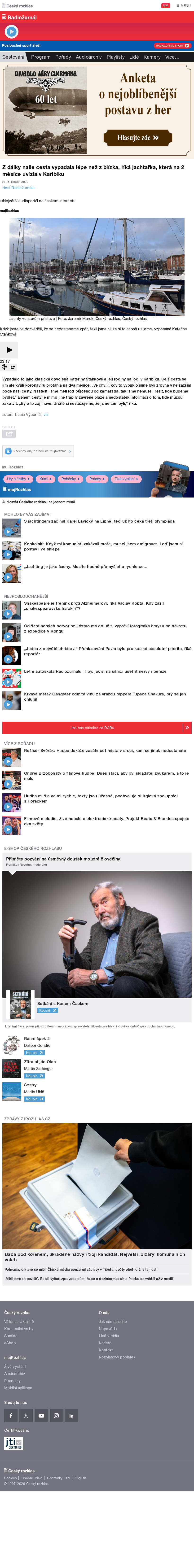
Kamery (152, 57)
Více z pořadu (19, 744)
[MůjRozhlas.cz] (9, 211)
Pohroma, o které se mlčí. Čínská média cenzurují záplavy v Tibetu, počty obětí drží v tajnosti (81, 1269)
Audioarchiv (89, 57)
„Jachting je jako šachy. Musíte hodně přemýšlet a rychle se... (86, 566)
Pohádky (69, 479)
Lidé (134, 57)
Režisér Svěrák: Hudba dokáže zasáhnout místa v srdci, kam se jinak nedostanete (105, 750)
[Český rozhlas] (17, 5)
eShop (10, 1343)
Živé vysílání (124, 479)
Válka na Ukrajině (19, 1321)
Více (172, 57)
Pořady (63, 57)
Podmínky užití (58, 1478)
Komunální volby (18, 1329)
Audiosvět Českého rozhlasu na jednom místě (38, 502)
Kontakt (106, 1350)
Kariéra (105, 1343)
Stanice (11, 1336)
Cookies (10, 1478)
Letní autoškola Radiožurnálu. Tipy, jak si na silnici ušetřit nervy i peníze (95, 671)
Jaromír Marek (80, 318)
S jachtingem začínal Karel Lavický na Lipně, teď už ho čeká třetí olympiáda (99, 521)
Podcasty (12, 1381)
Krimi (44, 479)
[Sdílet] (13, 367)
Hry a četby (16, 479)
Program (40, 57)
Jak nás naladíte (113, 1321)
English (80, 1478)
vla (46, 414)
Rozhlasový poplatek (117, 1357)
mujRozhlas (12, 467)
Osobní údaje (32, 1478)
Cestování (13, 57)
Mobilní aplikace (18, 1388)
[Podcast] (4, 367)
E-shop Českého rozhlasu (33, 848)
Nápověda (108, 1329)
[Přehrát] (9, 350)
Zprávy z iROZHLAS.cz (27, 1119)
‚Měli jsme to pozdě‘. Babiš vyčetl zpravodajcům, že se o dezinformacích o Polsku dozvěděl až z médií (89, 1279)
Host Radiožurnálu (18, 188)
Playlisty (116, 57)
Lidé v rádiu (109, 1336)
